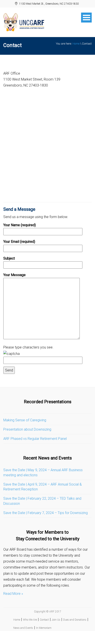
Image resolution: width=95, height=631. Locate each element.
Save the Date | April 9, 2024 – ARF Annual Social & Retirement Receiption (42, 487)
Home (76, 43)
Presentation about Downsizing (27, 429)
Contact (44, 619)
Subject (9, 258)
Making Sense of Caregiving (24, 420)
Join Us (56, 619)
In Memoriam (43, 627)
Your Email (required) (19, 241)
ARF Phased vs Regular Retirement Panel (35, 439)
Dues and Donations (74, 619)
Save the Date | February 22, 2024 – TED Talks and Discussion (42, 501)
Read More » (13, 593)
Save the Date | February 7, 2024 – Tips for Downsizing (45, 513)
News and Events (23, 627)
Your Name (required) (19, 225)
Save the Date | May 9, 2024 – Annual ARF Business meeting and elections (43, 472)
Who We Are (30, 619)
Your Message (14, 275)
